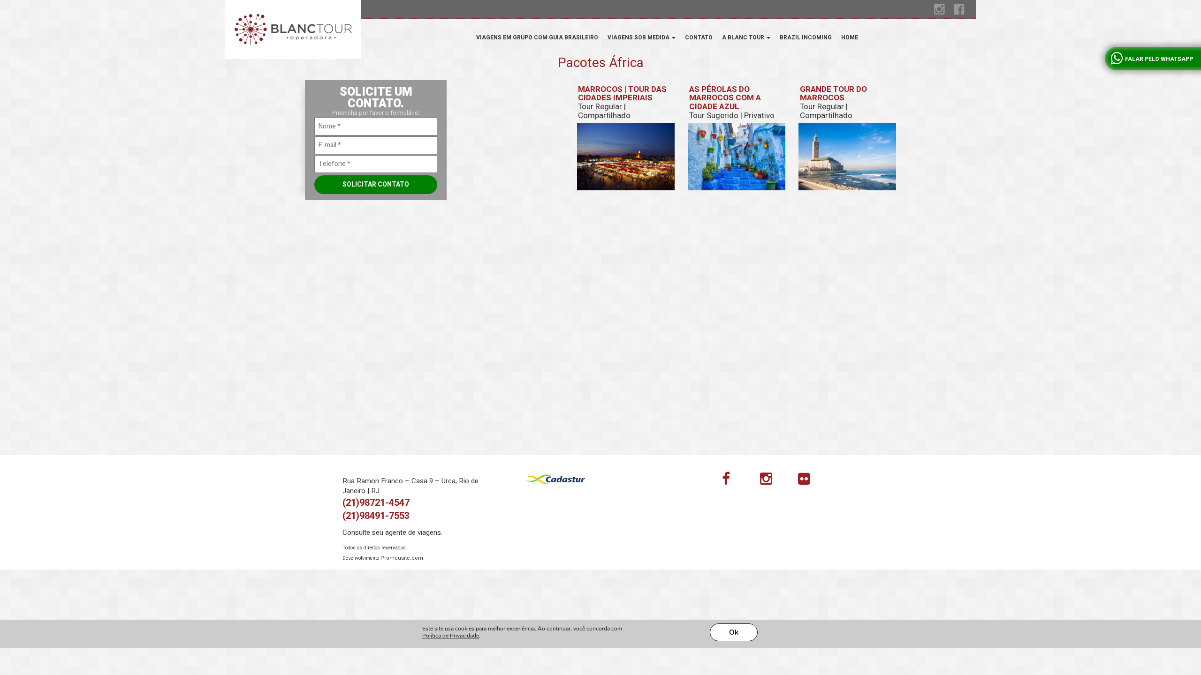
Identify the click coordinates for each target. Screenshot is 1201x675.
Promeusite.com (401, 558)
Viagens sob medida (639, 37)
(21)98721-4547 (376, 503)
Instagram (771, 481)
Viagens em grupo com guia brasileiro (537, 37)
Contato (699, 37)
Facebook (733, 481)
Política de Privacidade (450, 635)
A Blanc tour (744, 37)
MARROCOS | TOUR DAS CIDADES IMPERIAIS (622, 102)
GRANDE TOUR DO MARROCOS (833, 102)
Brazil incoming (806, 37)
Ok (733, 632)
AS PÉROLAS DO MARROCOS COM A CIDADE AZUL (732, 102)
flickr (809, 481)
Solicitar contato (375, 184)
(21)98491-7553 (376, 516)
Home (849, 37)
